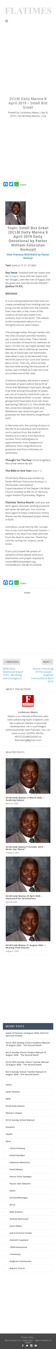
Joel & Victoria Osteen (21, 1233)
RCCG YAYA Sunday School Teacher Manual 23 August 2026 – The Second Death (27, 1063)
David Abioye (16, 1169)
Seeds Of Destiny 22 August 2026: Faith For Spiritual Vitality (27, 1034)
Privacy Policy (27, 1337)
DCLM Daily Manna (29, 116)
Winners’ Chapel (14, 1113)
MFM (8, 1098)
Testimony (15, 1254)
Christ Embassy (17, 1148)
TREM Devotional (18, 1247)
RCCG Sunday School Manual (20, 1120)
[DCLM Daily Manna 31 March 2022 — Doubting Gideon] (28, 776)
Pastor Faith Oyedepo (21, 1176)
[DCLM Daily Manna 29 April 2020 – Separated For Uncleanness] (28, 874)
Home (9, 1084)
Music (13, 1190)
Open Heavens (13, 1091)
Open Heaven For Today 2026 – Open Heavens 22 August (28, 1341)
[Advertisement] (28, 57)
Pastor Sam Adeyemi (20, 1183)
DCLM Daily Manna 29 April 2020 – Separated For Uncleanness (24, 897)
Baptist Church (17, 1268)
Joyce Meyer (16, 1226)
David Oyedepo (17, 1155)
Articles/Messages (19, 1197)
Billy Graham (16, 1211)
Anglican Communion (20, 1261)
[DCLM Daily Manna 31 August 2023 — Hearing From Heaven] (28, 923)
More (8, 1141)
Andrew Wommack (19, 1219)
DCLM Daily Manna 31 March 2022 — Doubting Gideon (25, 798)
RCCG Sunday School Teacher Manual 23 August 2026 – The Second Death (26, 1073)
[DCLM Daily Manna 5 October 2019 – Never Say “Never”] (28, 825)
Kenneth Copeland (19, 1240)
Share (23, 184)
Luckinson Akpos (29, 112)
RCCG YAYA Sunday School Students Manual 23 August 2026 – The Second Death (28, 1044)
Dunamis (10, 1127)
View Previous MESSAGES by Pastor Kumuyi (28, 256)
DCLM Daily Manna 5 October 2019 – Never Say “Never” (25, 848)
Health (9, 1134)
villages (14, 276)
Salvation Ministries (20, 1162)
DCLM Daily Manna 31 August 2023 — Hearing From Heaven (26, 946)
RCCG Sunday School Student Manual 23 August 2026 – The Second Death (26, 1053)
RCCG (12, 1204)
